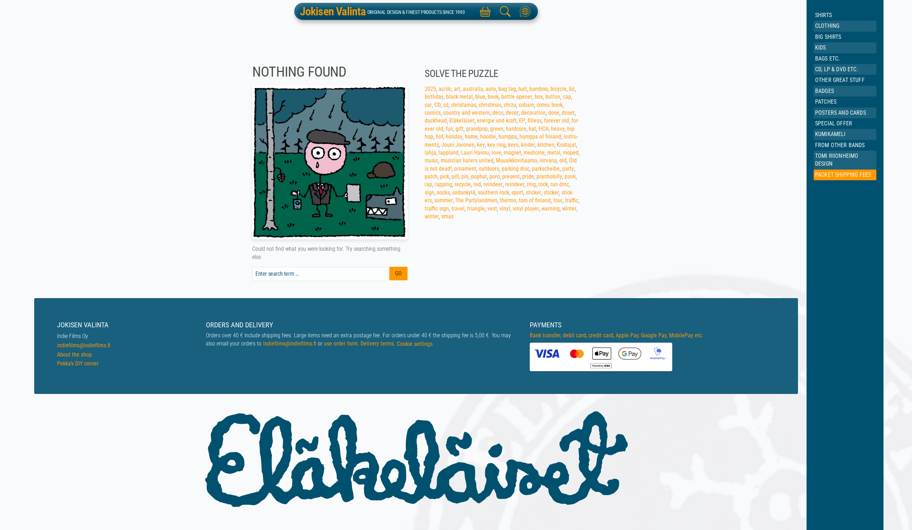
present (511, 176)
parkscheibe (546, 168)
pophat (479, 176)
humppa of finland (540, 136)
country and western (466, 112)
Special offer (833, 123)
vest (492, 208)
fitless (535, 120)
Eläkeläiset (462, 120)
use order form (341, 343)
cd (446, 105)
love (496, 152)
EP (522, 120)
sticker (533, 192)
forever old (556, 120)
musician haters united (467, 160)
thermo (508, 200)
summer (443, 200)
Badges (824, 91)
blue (480, 96)
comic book (550, 105)
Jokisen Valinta (333, 11)
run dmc (559, 184)
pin (464, 176)
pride (528, 176)
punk (570, 176)
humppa (507, 136)
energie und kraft (497, 120)
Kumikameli (830, 134)
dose (553, 112)
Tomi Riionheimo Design (836, 159)
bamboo (538, 88)
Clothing (827, 25)
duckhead (436, 120)
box (539, 96)
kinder (528, 144)
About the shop (74, 354)
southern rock (493, 192)
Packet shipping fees (843, 174)
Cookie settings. (415, 344)
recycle (463, 184)
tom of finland (535, 200)
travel (458, 208)
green (496, 128)
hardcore (516, 128)
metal (553, 152)
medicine (534, 152)
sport (517, 192)
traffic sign (437, 208)
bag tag (507, 88)
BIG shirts (828, 36)
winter (569, 208)
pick (444, 176)
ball (522, 88)
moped (571, 152)
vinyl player (526, 208)
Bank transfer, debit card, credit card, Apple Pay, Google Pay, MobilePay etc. (616, 335)
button (552, 96)
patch (431, 176)
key (481, 144)
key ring (496, 144)
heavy (558, 128)
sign (429, 192)
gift (459, 128)
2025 (430, 88)
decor (512, 112)
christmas (490, 105)
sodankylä (463, 192)
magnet (512, 152)
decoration (533, 112)
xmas (447, 216)
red (477, 184)
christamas (463, 105)
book (493, 96)
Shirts (823, 15)
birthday (434, 96)
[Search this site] (505, 11)
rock (543, 184)
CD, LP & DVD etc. (836, 69)
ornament (465, 168)
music (431, 160)
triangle (476, 208)
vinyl (504, 208)
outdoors (489, 168)
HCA (544, 128)
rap (428, 184)
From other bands (840, 145)
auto (491, 88)
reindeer (493, 184)
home (471, 136)
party (568, 168)
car (428, 105)
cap (567, 96)
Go (398, 273)
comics (433, 112)
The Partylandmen (476, 200)
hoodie (488, 136)
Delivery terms (377, 343)
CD (437, 105)
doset (568, 112)
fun (449, 128)
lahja (430, 152)
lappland (448, 152)
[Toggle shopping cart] (485, 11)
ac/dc (445, 88)
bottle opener (516, 96)
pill (455, 176)
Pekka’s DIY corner (78, 363)
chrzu (510, 105)
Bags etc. (827, 58)
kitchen (546, 144)
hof (439, 136)
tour (558, 200)
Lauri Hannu (475, 152)
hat (532, 128)
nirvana (548, 160)
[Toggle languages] (525, 11)
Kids (820, 47)
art (457, 88)
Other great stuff (840, 80)
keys (513, 144)
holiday (454, 136)
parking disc (515, 168)
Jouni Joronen (458, 144)
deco (497, 112)
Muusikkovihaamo (516, 160)
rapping (443, 184)
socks (443, 192)
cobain (526, 105)
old (562, 160)
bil (572, 88)
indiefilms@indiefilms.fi (83, 345)
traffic (571, 200)
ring (531, 184)
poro (494, 176)
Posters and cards (840, 112)
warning (551, 208)
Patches (825, 101)
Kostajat (566, 144)
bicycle (558, 88)
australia (473, 88)
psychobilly (549, 176)
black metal (459, 96)
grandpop (477, 128)
